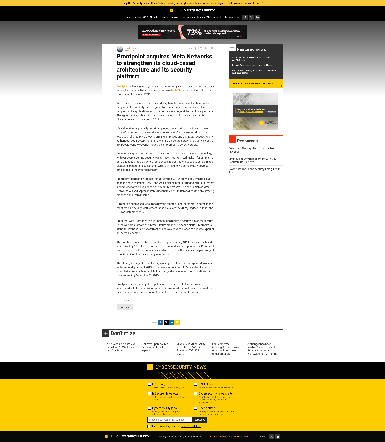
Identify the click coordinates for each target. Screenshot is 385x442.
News (128, 17)
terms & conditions (191, 426)
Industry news (188, 17)
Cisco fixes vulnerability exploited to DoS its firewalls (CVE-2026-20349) (191, 348)
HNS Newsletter (209, 384)
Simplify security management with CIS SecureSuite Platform (252, 160)
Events (223, 17)
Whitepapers (212, 17)
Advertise (246, 437)
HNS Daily (159, 384)
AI (151, 17)
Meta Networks (180, 90)
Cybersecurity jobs (164, 408)
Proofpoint (123, 86)
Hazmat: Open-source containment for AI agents (253, 65)
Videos (157, 17)
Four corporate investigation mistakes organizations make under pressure (225, 348)
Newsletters (234, 17)
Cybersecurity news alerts (216, 393)
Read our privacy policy (220, 437)
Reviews (201, 17)
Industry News (131, 48)
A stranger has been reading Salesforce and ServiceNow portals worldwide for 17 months (262, 348)
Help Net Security (193, 436)
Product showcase (171, 17)
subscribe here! (254, 3)
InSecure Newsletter (166, 393)
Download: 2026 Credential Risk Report (252, 83)
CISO (145, 17)
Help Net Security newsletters (139, 3)
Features (137, 17)
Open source (207, 408)
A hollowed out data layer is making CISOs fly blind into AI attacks (121, 347)
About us (236, 437)
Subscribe (199, 419)
